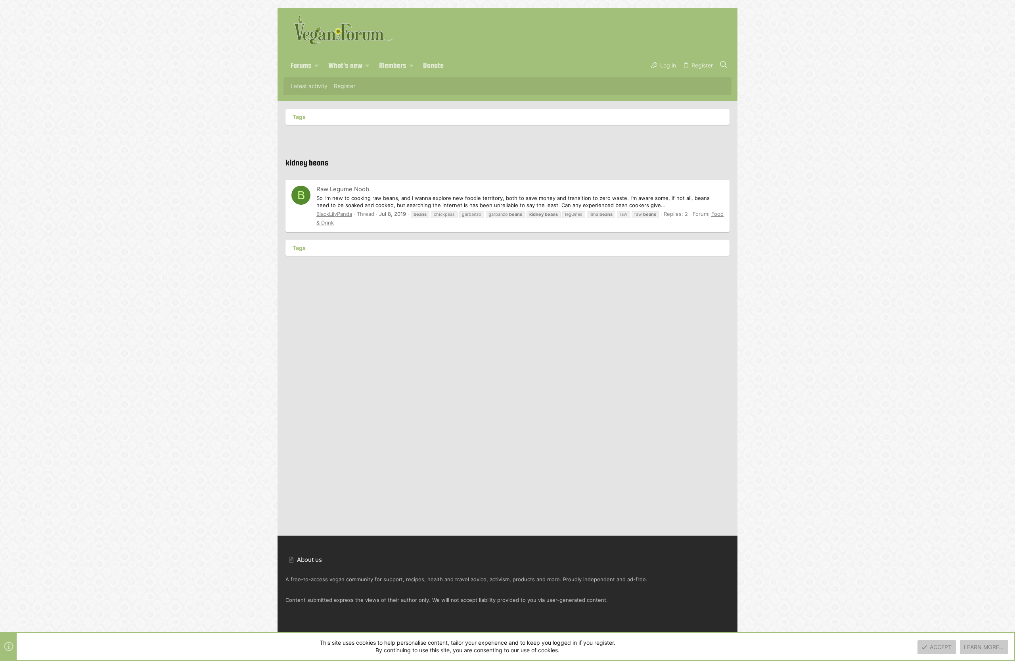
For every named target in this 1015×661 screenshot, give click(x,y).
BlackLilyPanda (334, 214)
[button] (316, 65)
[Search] (724, 65)
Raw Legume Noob (342, 189)
